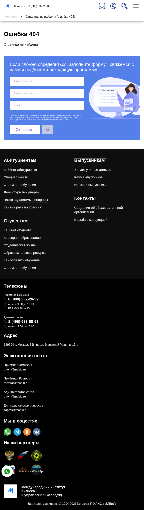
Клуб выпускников (88, 177)
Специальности (16, 177)
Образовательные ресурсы (25, 253)
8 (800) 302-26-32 (39, 6)
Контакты (20, 6)
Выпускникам (89, 160)
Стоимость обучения (20, 185)
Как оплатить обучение (22, 260)
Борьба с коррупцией (90, 220)
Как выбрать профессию (23, 207)
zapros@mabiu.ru (15, 410)
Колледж (10, 16)
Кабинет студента (17, 230)
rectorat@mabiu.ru (16, 383)
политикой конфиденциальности (53, 119)
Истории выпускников (91, 185)
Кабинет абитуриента (20, 170)
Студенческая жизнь (20, 245)
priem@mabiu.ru (15, 369)
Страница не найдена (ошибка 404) (50, 16)
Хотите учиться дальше (92, 170)
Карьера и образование (22, 238)
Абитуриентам (20, 160)
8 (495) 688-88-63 (23, 321)
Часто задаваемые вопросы (26, 200)
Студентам (16, 220)
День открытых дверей (22, 192)
